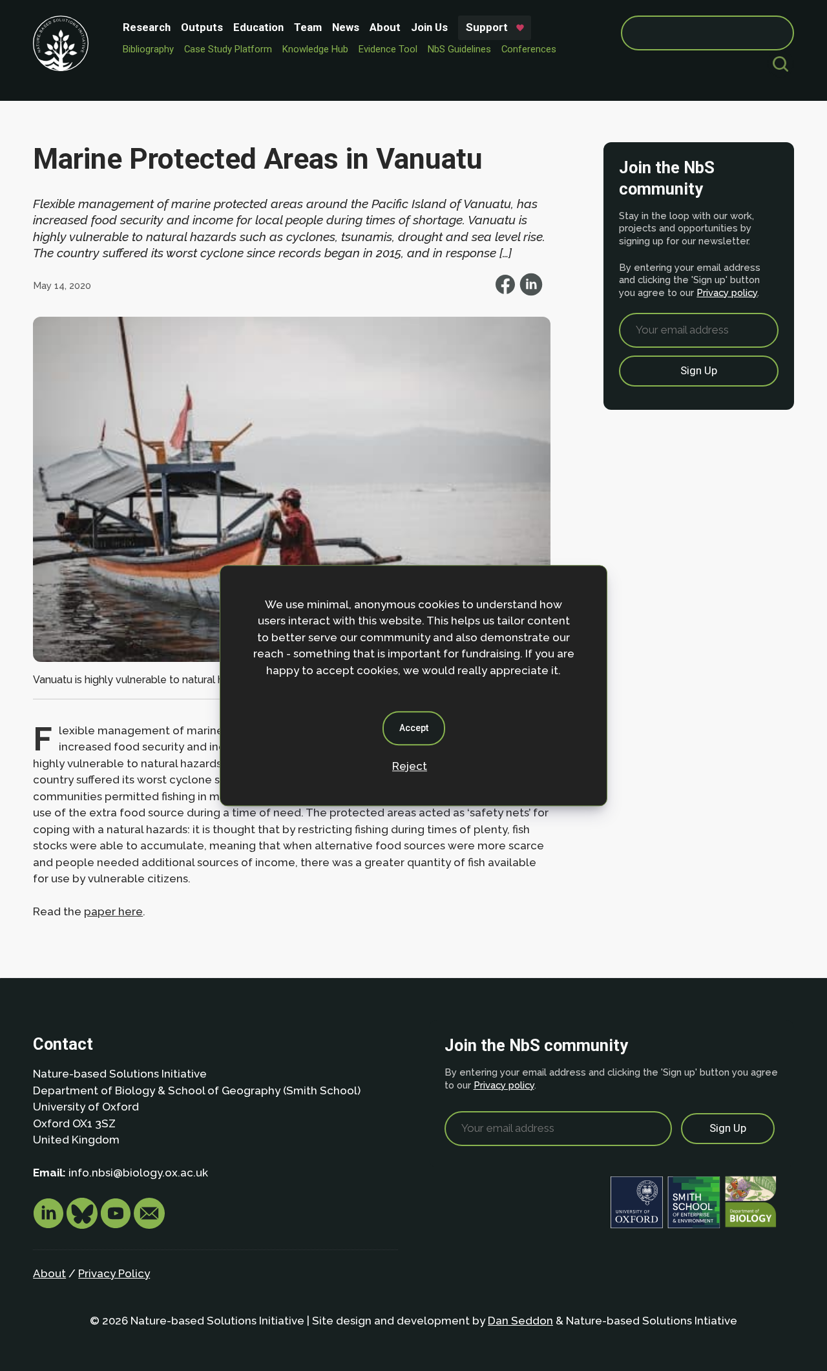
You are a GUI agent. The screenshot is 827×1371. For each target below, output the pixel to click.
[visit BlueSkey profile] (83, 1224)
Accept (413, 728)
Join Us (429, 27)
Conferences (528, 49)
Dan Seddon (520, 1320)
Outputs (202, 27)
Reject (409, 766)
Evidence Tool (388, 49)
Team (308, 27)
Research (147, 27)
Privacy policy (726, 292)
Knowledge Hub (315, 49)
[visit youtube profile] (117, 1224)
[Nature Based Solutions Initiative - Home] (61, 43)
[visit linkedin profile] (50, 1224)
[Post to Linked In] (531, 292)
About (385, 27)
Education (258, 27)
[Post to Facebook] (506, 292)
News (345, 27)
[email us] (149, 1224)
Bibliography (148, 49)
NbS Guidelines (459, 49)
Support (487, 27)
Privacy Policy (114, 1273)
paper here (113, 911)
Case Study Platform (228, 49)
